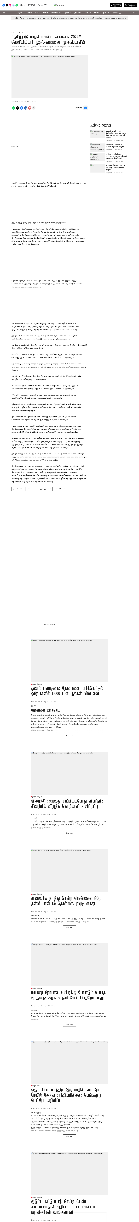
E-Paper (22, 5)
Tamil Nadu (31, 489)
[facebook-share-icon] (21, 109)
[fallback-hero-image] (97, 134)
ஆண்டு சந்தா (117, 12)
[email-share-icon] (29, 109)
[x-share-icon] (17, 109)
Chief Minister (60, 489)
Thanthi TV (42, 5)
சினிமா (45, 12)
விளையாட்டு (56, 12)
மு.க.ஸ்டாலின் (18, 489)
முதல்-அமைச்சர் (45, 489)
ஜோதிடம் (67, 12)
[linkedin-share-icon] (25, 109)
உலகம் (37, 12)
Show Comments (49, 625)
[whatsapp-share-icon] (13, 109)
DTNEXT (31, 5)
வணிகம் (88, 12)
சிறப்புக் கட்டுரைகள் (101, 12)
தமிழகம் (19, 12)
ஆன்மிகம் (77, 12)
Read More (69, 736)
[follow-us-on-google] (85, 108)
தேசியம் (29, 12)
